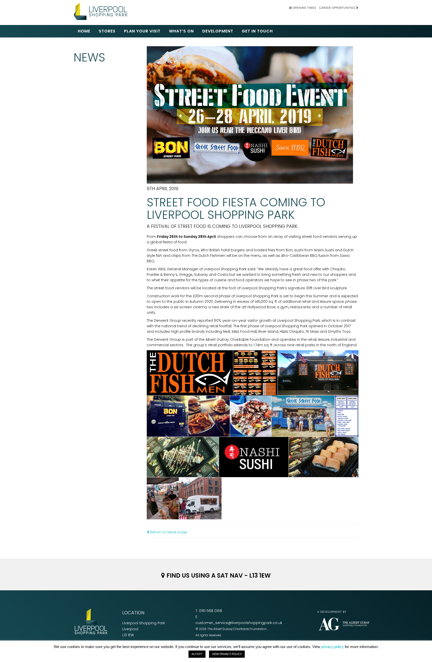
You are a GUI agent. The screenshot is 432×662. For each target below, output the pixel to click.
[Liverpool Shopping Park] (102, 10)
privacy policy (332, 647)
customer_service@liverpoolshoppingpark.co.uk (239, 622)
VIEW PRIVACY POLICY (227, 654)
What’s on (181, 31)
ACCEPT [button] (197, 654)
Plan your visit (142, 31)
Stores (107, 31)
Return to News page (168, 532)
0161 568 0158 (210, 610)
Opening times (304, 8)
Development (217, 31)
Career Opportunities (337, 8)
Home (84, 31)
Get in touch (257, 31)
